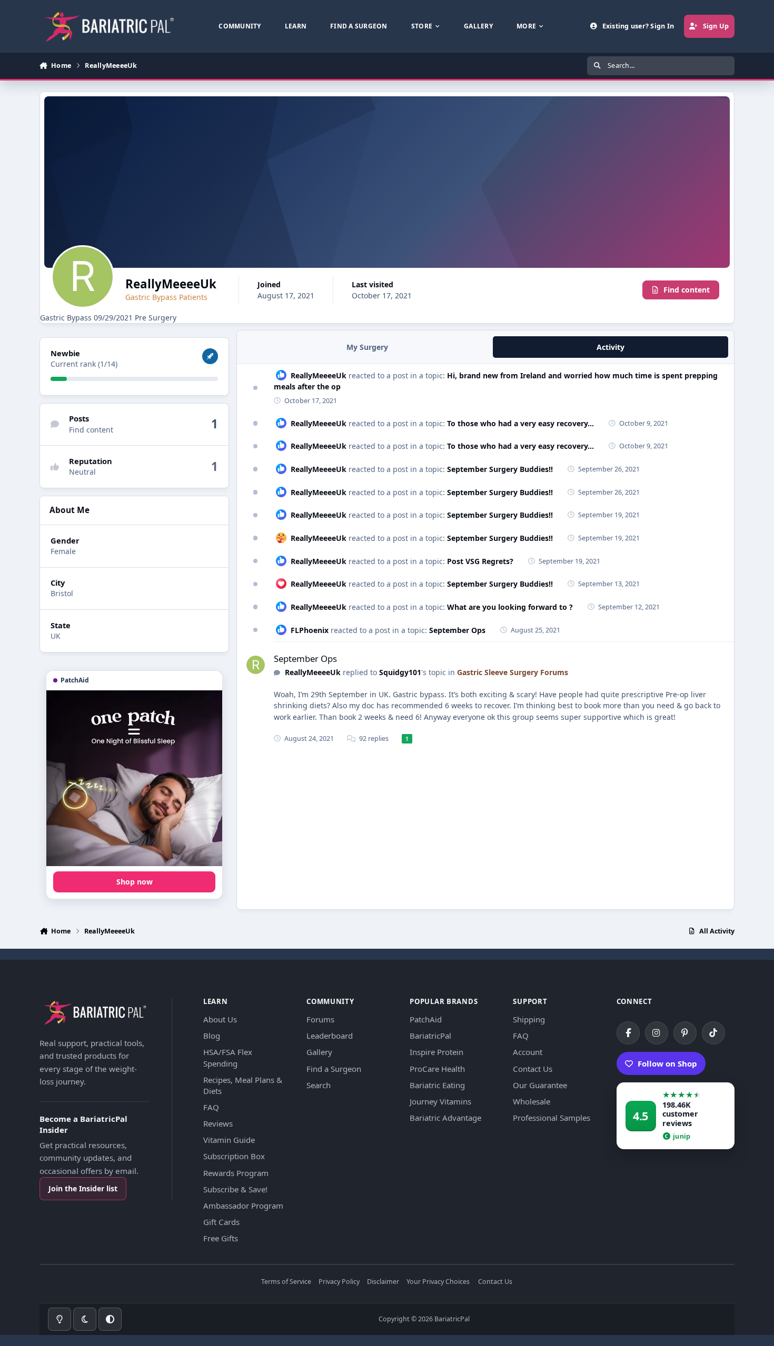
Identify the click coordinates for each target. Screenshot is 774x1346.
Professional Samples (551, 1117)
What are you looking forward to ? (510, 607)
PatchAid (426, 1019)
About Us (220, 1019)
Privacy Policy (339, 1282)
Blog (211, 1035)
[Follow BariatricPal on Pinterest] (685, 1032)
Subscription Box (234, 1156)
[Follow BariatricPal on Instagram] (656, 1032)
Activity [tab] (610, 347)
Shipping (529, 1019)
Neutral (82, 472)
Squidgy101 (400, 672)
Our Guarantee (540, 1085)
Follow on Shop (667, 1063)
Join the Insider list (82, 1188)
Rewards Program (236, 1173)
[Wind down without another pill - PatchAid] (134, 778)
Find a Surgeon (333, 1068)
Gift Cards (221, 1222)
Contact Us (532, 1068)
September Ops (457, 630)
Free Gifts (220, 1238)
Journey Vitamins (440, 1101)
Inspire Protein (436, 1052)
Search (318, 1085)
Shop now (134, 882)
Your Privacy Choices (438, 1282)
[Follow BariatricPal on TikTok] (713, 1032)
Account (527, 1052)
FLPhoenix (310, 630)
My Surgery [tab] (367, 347)
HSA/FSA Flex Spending (227, 1057)
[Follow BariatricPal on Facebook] (628, 1032)
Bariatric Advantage (445, 1117)
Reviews (218, 1123)
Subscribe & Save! (235, 1189)
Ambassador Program (243, 1205)
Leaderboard (329, 1035)
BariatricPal (430, 1035)
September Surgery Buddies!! (500, 469)
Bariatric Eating (437, 1085)
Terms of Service (286, 1282)
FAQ (211, 1107)
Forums (320, 1019)
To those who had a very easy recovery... (520, 423)
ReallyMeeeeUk (318, 375)
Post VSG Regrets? (480, 561)
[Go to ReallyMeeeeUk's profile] (255, 665)
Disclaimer (383, 1282)
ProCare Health (437, 1068)
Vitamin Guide (229, 1139)
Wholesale (531, 1101)
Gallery (319, 1052)
